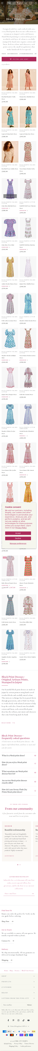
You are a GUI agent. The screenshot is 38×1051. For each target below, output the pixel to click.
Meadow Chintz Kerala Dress (28, 320)
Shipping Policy (13, 1046)
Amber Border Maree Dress (9, 284)
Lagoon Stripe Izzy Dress (27, 134)
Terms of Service (29, 1043)
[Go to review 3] (20, 864)
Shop (11, 970)
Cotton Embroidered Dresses (26, 53)
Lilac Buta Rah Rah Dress (9, 206)
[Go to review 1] (17, 864)
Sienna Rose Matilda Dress (27, 96)
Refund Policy (8, 1043)
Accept (18, 533)
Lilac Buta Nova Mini (8, 245)
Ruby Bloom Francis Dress (9, 583)
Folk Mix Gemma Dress (26, 394)
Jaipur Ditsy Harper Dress (9, 394)
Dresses (17, 970)
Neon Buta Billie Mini (26, 622)
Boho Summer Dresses (12, 53)
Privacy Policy (21, 528)
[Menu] (2, 3)
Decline (18, 538)
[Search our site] (25, 3)
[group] (19, 841)
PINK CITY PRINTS (21, 1041)
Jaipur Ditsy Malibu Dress (27, 284)
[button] (17, 81)
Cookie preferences (25, 1046)
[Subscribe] (33, 893)
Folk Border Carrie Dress (9, 622)
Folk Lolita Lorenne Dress (9, 320)
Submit (29, 1005)
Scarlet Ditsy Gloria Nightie (28, 657)
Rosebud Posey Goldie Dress (10, 169)
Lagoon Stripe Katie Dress (9, 134)
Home (6, 970)
